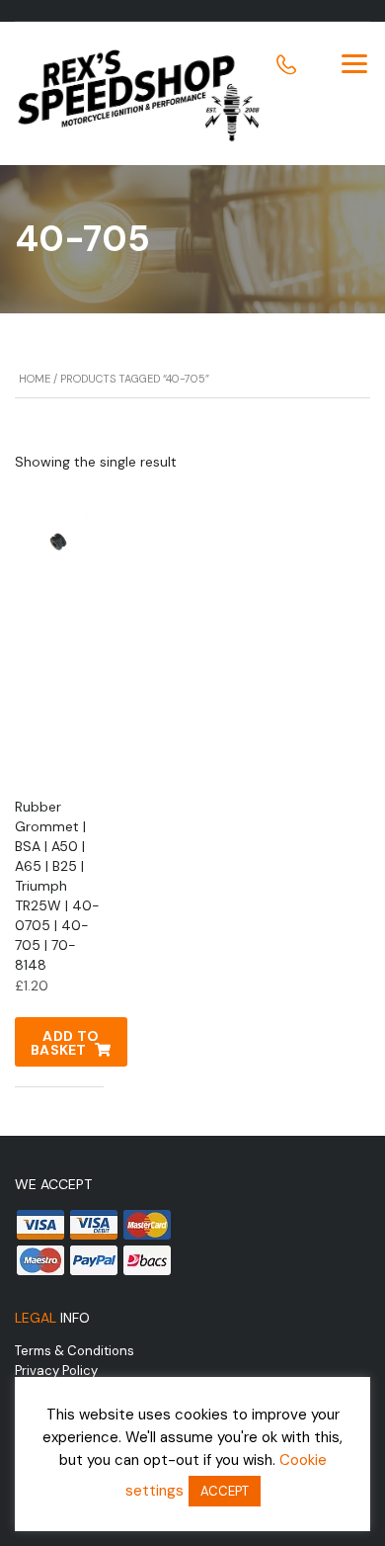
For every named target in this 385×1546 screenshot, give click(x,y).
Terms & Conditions (74, 1350)
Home (34, 379)
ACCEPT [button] (224, 1491)
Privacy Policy (56, 1370)
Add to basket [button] (65, 1043)
